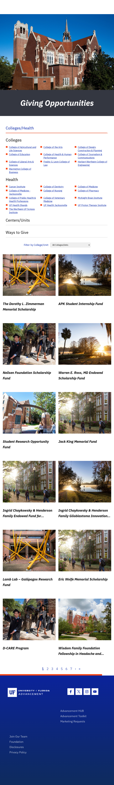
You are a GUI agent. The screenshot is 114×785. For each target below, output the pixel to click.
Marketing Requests (72, 721)
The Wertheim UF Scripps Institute (22, 211)
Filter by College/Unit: (36, 245)
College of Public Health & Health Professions (22, 199)
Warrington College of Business (20, 171)
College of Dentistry (54, 186)
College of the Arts (53, 147)
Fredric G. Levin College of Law (57, 163)
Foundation (16, 742)
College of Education (19, 154)
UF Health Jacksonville (55, 205)
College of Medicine (88, 186)
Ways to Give (17, 232)
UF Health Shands (18, 205)
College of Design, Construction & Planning (90, 149)
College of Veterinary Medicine (54, 199)
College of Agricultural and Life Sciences (22, 149)
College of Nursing (53, 190)
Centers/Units (18, 220)
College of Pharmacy (88, 190)
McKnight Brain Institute (90, 197)
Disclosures (16, 747)
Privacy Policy (18, 752)
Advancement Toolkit (73, 716)
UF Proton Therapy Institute (92, 205)
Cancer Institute (17, 186)
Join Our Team (18, 736)
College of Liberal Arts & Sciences (21, 163)
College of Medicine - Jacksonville (19, 192)
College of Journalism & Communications (90, 156)
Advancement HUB (72, 711)
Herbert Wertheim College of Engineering (92, 163)
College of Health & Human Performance (57, 156)
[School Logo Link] (30, 693)
